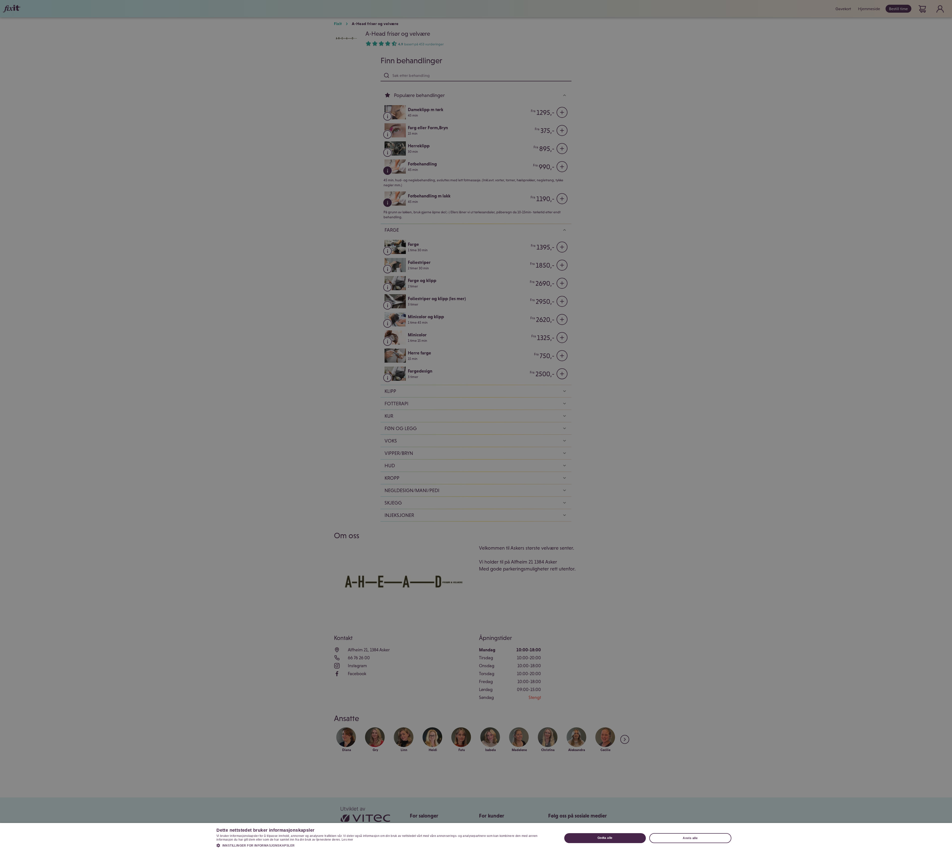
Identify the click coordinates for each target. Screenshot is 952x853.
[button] (384, 845)
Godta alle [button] (605, 838)
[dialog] (476, 838)
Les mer (347, 839)
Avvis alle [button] (690, 838)
